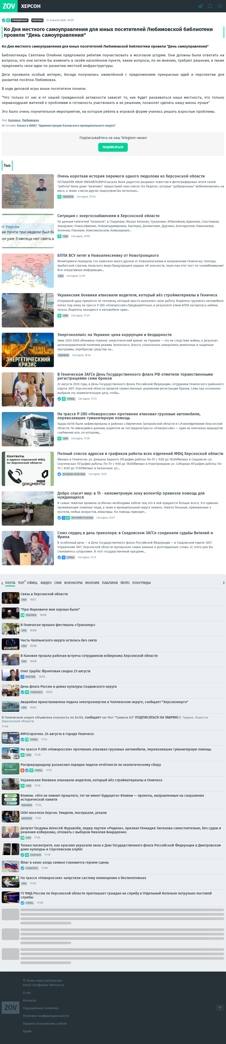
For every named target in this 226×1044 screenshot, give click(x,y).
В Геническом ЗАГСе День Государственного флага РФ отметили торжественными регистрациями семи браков (135, 376)
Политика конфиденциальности (46, 1016)
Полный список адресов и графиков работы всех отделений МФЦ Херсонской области (140, 453)
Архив (27, 1031)
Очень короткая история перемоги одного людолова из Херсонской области (131, 176)
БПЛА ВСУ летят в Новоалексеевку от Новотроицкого (108, 255)
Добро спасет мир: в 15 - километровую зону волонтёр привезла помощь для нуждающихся (131, 495)
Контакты (29, 1000)
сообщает (93, 717)
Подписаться (113, 147)
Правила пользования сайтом (44, 1024)
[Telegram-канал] (200, 6)
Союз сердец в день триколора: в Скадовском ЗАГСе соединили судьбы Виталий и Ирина (135, 534)
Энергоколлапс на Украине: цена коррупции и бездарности (114, 334)
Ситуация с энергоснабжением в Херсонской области (108, 215)
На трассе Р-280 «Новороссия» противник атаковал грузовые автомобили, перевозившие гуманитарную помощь (128, 416)
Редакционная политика (40, 1008)
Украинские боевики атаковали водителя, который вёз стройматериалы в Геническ (137, 295)
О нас (27, 993)
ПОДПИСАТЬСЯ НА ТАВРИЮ (156, 717)
